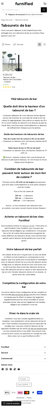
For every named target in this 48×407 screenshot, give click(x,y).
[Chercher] (44, 9)
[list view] (44, 44)
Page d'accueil (6, 20)
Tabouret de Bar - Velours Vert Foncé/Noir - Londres (12, 79)
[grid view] (39, 44)
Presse (29, 398)
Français (23, 379)
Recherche (20, 398)
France (23, 385)
